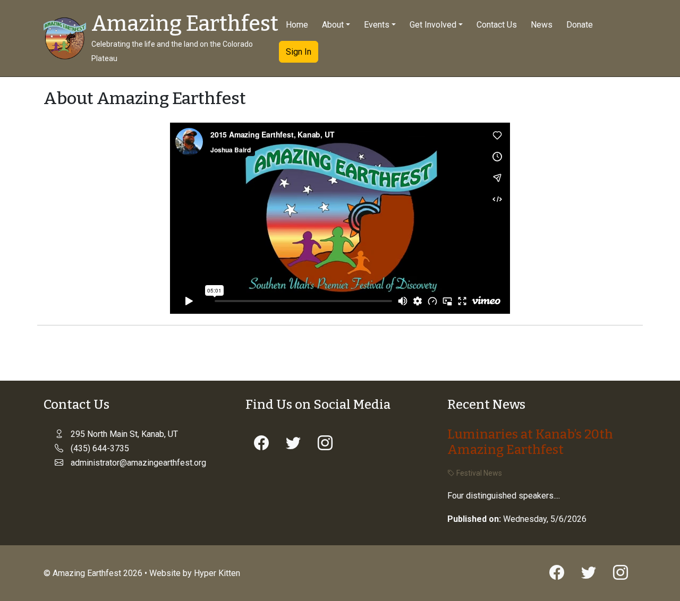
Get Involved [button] (433, 25)
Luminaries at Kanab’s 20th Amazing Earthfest (530, 442)
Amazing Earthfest (184, 24)
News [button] (541, 25)
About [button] (333, 25)
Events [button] (376, 25)
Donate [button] (579, 25)
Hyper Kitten (217, 573)
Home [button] (297, 25)
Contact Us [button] (497, 25)
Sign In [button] (298, 52)
